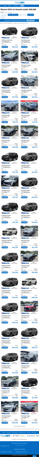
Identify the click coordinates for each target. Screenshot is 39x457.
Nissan (16, 14)
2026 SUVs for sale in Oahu (5, 445)
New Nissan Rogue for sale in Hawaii (21, 451)
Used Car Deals (22, 432)
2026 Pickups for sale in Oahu (20, 445)
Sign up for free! (30, 20)
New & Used (3, 14)
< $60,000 (31, 14)
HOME (5, 5)
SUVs (11, 14)
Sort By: (3, 17)
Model (20, 14)
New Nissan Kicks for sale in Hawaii (21, 452)
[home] (19, 3)
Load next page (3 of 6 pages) (19, 426)
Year (25, 14)
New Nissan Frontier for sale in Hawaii (6, 451)
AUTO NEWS (8, 432)
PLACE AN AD (15, 5)
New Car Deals (15, 432)
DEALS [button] (9, 5)
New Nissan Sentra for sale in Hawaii (6, 452)
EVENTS (28, 432)
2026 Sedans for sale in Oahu (5, 446)
